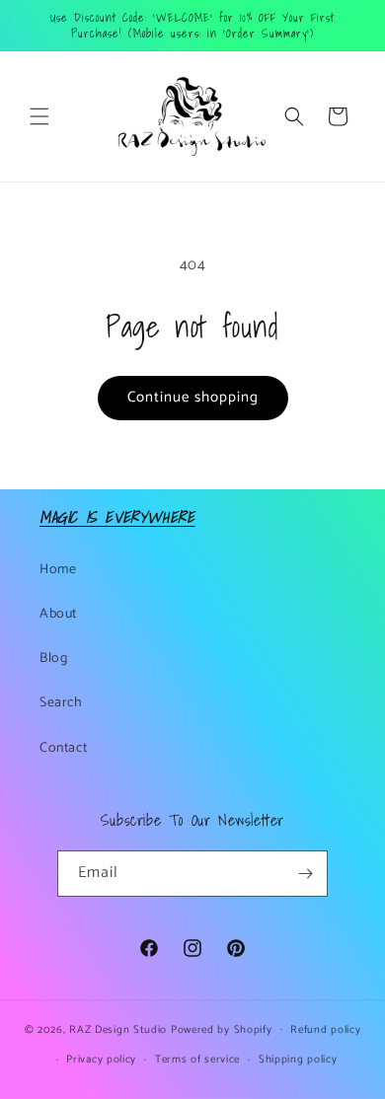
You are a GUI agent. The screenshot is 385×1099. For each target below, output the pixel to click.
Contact (63, 748)
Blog (53, 658)
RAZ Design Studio (120, 1029)
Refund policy (325, 1030)
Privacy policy (101, 1059)
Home (57, 569)
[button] (39, 116)
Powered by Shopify (221, 1029)
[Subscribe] (305, 873)
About (58, 614)
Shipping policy (298, 1059)
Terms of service (197, 1059)
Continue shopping (193, 397)
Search (61, 703)
